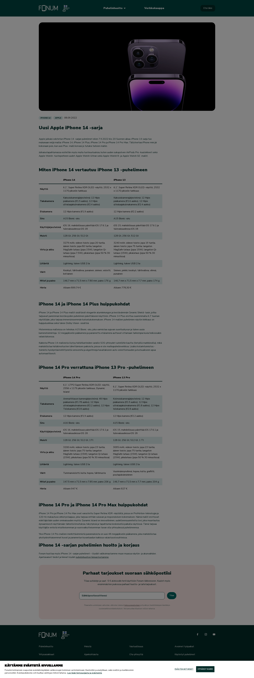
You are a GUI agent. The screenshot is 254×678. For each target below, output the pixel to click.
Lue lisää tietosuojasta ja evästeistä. (84, 673)
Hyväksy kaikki (205, 669)
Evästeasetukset (184, 669)
